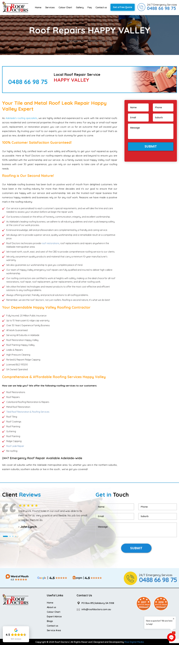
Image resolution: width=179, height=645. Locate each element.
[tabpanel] (44, 518)
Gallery (80, 7)
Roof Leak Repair (15, 446)
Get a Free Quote (122, 7)
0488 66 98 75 (28, 82)
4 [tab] (15, 541)
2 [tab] (8, 541)
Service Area (54, 630)
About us (51, 607)
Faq (90, 7)
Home (38, 7)
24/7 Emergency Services (162, 7)
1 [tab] (3, 541)
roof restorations (50, 243)
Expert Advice (54, 616)
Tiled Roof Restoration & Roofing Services (27, 411)
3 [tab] (12, 541)
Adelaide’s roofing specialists (21, 118)
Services (50, 7)
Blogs (50, 621)
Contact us (101, 7)
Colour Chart (65, 7)
